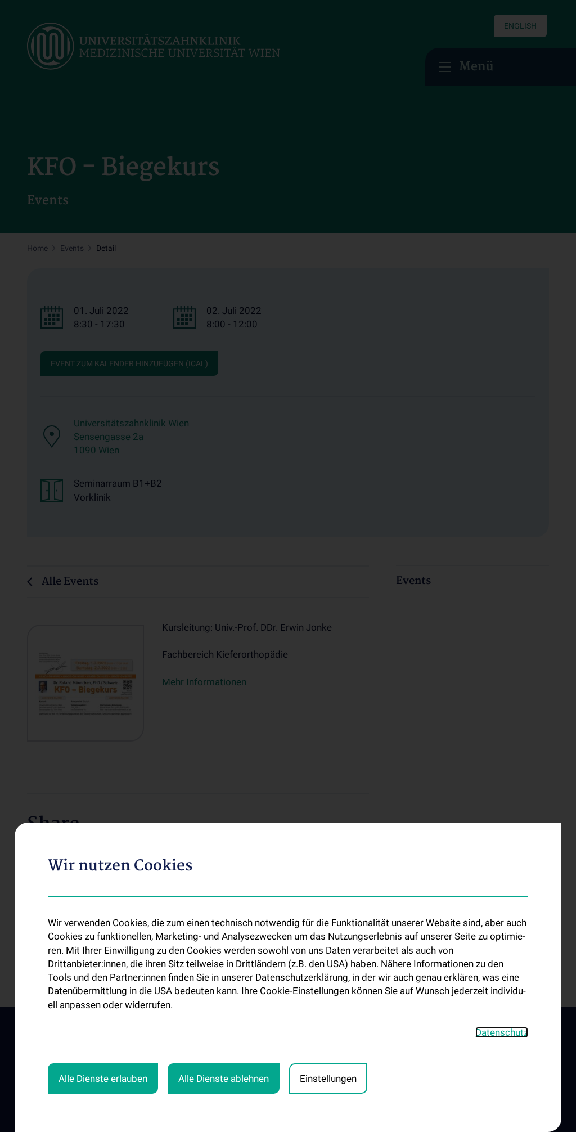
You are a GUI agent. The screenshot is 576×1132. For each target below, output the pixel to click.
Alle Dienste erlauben (102, 1078)
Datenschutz (501, 1032)
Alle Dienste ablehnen (223, 1078)
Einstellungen (328, 1078)
